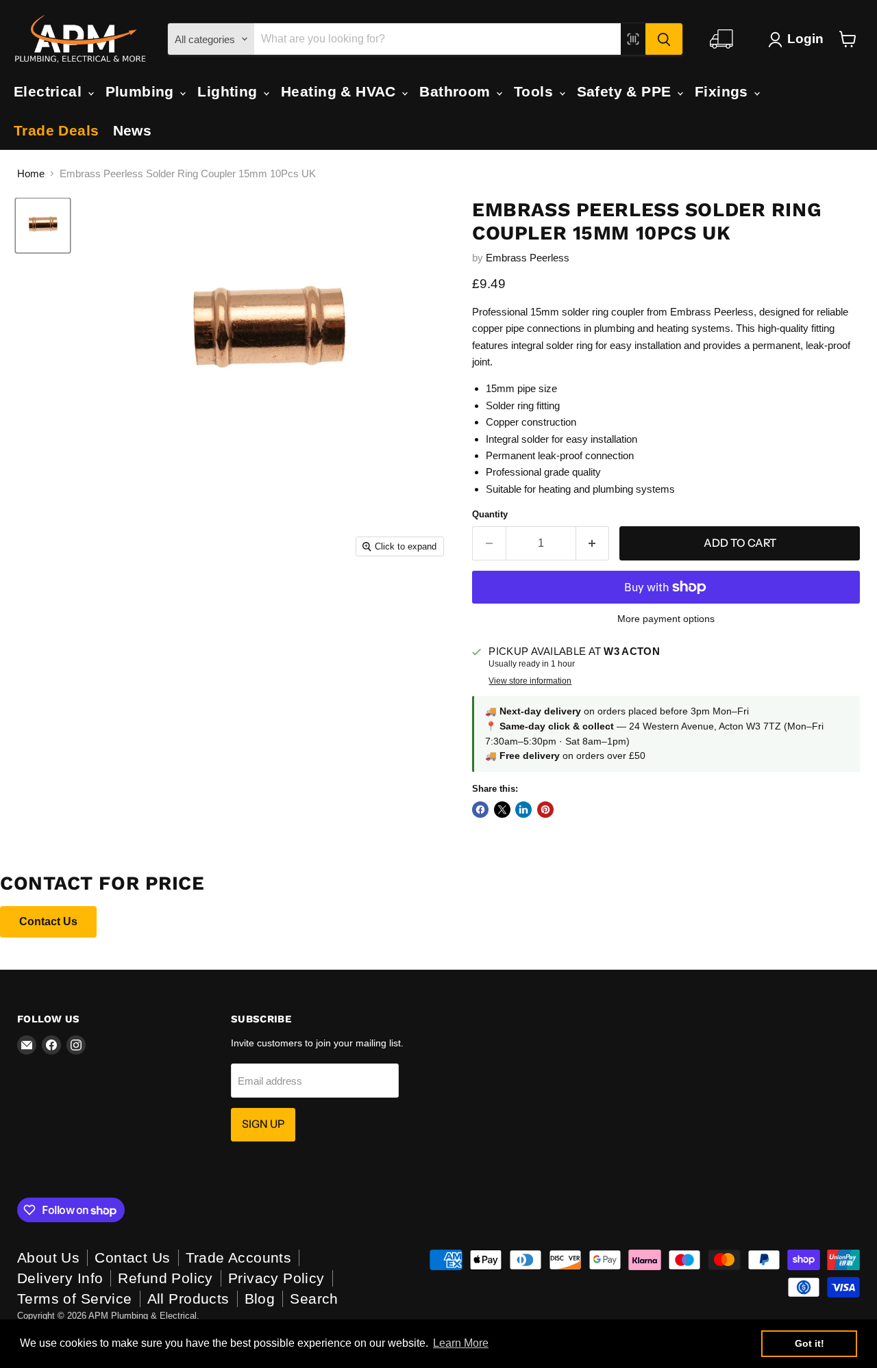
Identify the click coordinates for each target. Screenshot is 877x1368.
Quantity (490, 514)
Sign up (263, 1124)
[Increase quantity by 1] (593, 543)
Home (31, 173)
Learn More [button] (461, 1343)
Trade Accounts (239, 1257)
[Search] (663, 39)
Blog (260, 1298)
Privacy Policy (276, 1278)
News (132, 130)
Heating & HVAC (340, 91)
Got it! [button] (809, 1343)
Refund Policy (165, 1278)
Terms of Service (74, 1298)
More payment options (666, 618)
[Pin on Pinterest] (545, 809)
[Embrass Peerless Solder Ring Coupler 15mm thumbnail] (43, 225)
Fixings (723, 91)
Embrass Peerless (527, 257)
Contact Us (48, 921)
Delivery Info (60, 1278)
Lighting (229, 91)
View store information (530, 681)
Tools (536, 91)
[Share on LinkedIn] (523, 809)
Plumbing (142, 91)
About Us (48, 1257)
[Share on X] (502, 809)
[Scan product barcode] (633, 39)
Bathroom (457, 91)
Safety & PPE (626, 91)
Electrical (50, 91)
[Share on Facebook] (480, 809)
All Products (188, 1298)
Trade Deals (56, 130)
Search (314, 1298)
